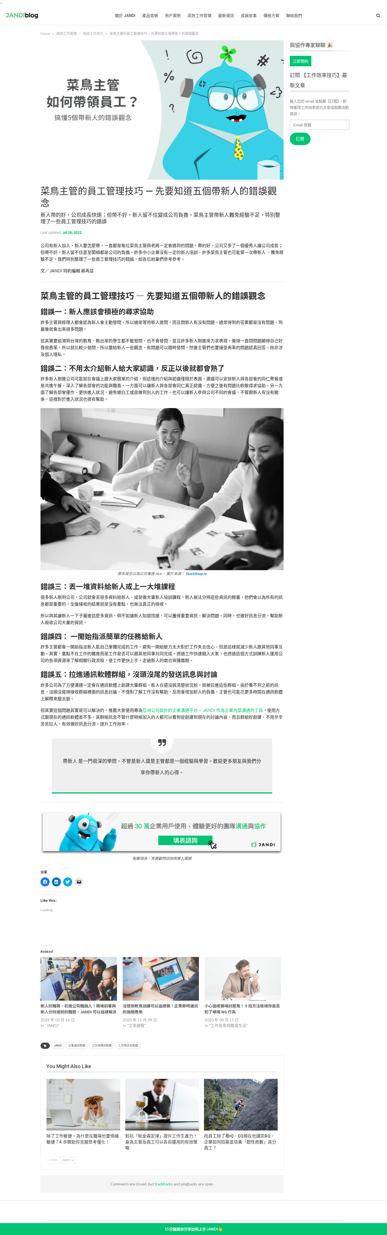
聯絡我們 (294, 15)
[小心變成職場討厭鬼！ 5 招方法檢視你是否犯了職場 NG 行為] (243, 979)
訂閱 (300, 138)
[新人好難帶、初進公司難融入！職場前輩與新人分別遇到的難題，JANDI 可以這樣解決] (79, 979)
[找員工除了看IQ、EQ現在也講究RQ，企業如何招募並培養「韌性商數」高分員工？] (241, 1104)
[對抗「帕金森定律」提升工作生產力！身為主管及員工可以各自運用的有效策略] (162, 1104)
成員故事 (249, 15)
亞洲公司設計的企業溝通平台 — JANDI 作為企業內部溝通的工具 (203, 710)
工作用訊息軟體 (128, 1045)
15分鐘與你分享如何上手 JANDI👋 (193, 1229)
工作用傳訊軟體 (102, 1045)
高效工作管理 (199, 15)
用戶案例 (173, 15)
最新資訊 (226, 15)
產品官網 (150, 15)
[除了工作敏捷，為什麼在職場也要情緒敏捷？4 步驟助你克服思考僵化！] (83, 1104)
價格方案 (271, 15)
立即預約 (301, 61)
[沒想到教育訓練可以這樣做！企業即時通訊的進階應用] (161, 979)
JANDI (58, 1045)
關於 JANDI (125, 15)
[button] (162, 492)
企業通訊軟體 (76, 1045)
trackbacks (164, 1184)
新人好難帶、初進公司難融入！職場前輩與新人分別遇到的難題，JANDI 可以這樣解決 (78, 1009)
